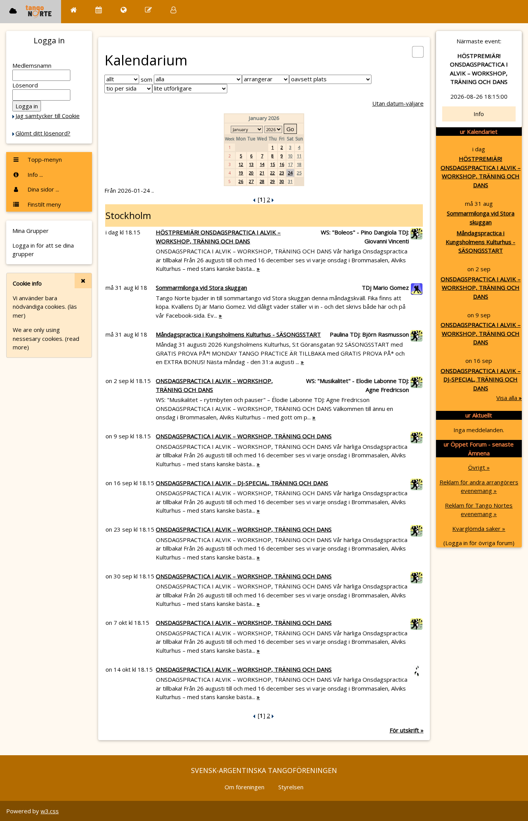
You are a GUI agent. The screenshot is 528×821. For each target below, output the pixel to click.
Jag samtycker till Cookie (47, 116)
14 (262, 164)
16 (281, 164)
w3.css (50, 811)
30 (281, 181)
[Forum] (148, 10)
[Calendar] (98, 10)
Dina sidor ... (42, 189)
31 (290, 181)
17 (290, 164)
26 (240, 181)
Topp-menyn (44, 159)
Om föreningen (244, 787)
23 (281, 173)
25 (299, 173)
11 (299, 156)
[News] (123, 10)
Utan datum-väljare (398, 103)
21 (262, 173)
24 (290, 173)
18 (299, 164)
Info (478, 114)
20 (251, 173)
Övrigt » (479, 467)
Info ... (34, 174)
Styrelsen (290, 787)
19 (240, 173)
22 (272, 173)
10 (290, 156)
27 (251, 181)
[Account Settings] (173, 10)
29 (272, 181)
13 (251, 164)
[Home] (73, 10)
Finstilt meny (43, 204)
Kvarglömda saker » (478, 528)
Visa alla (509, 398)
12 (240, 164)
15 (272, 164)
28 (262, 181)
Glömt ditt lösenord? (42, 133)
